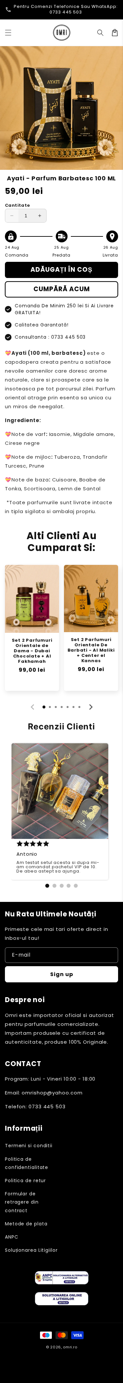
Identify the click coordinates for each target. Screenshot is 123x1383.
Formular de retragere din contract (22, 1202)
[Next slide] (90, 707)
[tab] (44, 707)
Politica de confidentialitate (26, 1163)
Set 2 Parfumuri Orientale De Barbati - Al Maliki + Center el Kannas (91, 650)
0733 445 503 (66, 12)
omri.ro (70, 1347)
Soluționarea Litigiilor (31, 1250)
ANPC (11, 1237)
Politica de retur (25, 1180)
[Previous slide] (33, 707)
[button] (8, 32)
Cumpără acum (61, 289)
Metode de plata (26, 1223)
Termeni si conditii (28, 1145)
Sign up (61, 974)
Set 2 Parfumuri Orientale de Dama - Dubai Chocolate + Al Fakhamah (32, 651)
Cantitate (17, 205)
